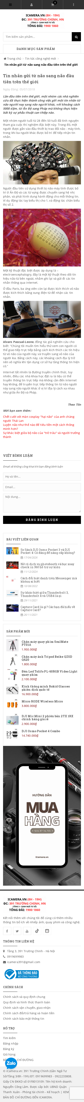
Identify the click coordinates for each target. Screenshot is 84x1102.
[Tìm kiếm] (76, 36)
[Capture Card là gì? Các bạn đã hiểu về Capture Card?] (42, 610)
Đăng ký (8, 1049)
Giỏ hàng (9, 1054)
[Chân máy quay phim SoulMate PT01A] (42, 645)
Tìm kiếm (9, 1038)
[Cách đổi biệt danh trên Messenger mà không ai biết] (42, 582)
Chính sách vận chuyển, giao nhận (27, 1008)
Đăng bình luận (42, 520)
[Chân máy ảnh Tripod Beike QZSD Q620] (42, 660)
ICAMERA (45, 1097)
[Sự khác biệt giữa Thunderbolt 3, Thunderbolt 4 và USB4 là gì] (42, 596)
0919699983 (15, 956)
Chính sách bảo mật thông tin (23, 1019)
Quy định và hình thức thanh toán (26, 1002)
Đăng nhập (10, 1043)
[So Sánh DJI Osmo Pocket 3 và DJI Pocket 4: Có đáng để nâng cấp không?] (42, 553)
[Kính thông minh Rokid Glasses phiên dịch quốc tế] (42, 690)
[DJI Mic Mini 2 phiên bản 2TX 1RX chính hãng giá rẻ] (42, 720)
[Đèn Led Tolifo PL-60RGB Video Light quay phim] (42, 675)
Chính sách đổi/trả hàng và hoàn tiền (29, 1013)
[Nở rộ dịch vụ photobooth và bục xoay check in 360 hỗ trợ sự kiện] (42, 568)
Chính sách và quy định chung (24, 997)
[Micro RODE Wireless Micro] (42, 705)
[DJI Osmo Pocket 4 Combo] (42, 735)
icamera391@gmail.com (23, 962)
